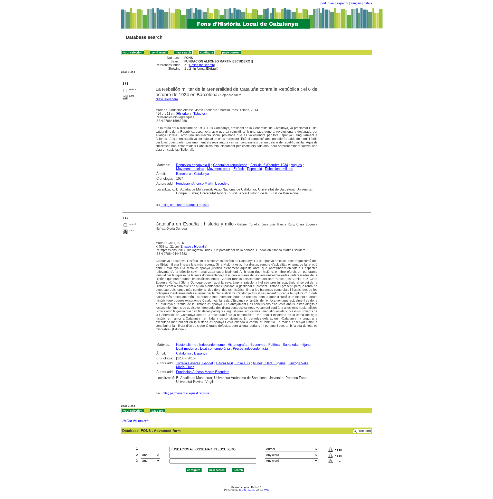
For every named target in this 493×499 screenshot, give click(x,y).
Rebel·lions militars (279, 169)
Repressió (254, 169)
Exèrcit (238, 169)
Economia (257, 345)
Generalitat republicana (230, 165)
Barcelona (183, 174)
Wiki (266, 489)
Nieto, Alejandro (167, 99)
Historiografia (237, 345)
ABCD (251, 489)
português (327, 3)
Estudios (200, 113)
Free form (364, 431)
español (342, 3)
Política (274, 345)
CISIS (242, 489)
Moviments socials (190, 169)
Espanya (200, 353)
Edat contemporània (215, 348)
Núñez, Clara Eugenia (269, 363)
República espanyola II (193, 165)
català (368, 3)
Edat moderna (186, 348)
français (356, 3)
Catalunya (201, 174)
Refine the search (201, 65)
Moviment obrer (218, 169)
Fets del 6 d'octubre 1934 (269, 165)
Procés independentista (250, 348)
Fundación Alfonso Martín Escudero (202, 183)
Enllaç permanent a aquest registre (184, 205)
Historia (182, 113)
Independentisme (212, 345)
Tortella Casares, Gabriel (194, 363)
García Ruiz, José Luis (233, 363)
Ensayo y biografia (193, 246)
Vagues (296, 165)
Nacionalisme (186, 345)
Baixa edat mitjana (296, 345)
